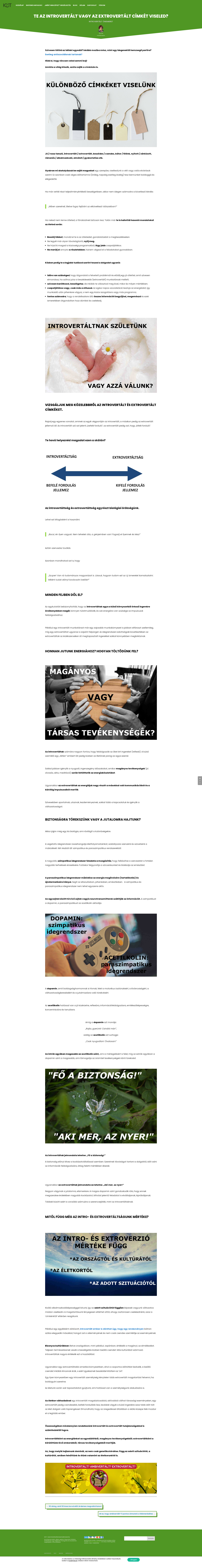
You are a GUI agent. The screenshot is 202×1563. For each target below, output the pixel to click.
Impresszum (69, 1553)
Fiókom (102, 5)
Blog (75, 5)
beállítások (73, 1561)
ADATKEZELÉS (47, 1553)
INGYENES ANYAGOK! (34, 5)
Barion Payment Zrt (95, 1542)
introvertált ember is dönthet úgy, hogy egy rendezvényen (112, 1328)
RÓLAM (82, 5)
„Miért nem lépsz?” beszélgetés (58, 5)
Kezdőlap (20, 5)
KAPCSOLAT (92, 5)
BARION (61, 1553)
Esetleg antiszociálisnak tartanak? (63, 54)
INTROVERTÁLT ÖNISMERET (101, 21)
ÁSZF (55, 1553)
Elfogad (134, 1560)
